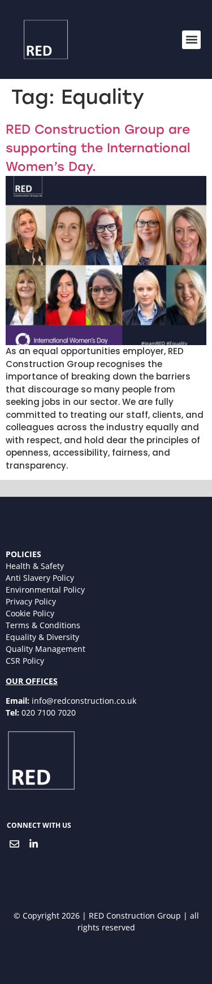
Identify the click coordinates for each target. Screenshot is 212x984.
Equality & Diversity (42, 637)
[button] (191, 39)
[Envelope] (14, 844)
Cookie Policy (30, 613)
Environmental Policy (45, 589)
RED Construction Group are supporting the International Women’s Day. (98, 148)
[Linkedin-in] (33, 844)
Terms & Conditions (43, 625)
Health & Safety (35, 566)
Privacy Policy (31, 601)
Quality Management (45, 648)
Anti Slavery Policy (40, 577)
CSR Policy (25, 660)
